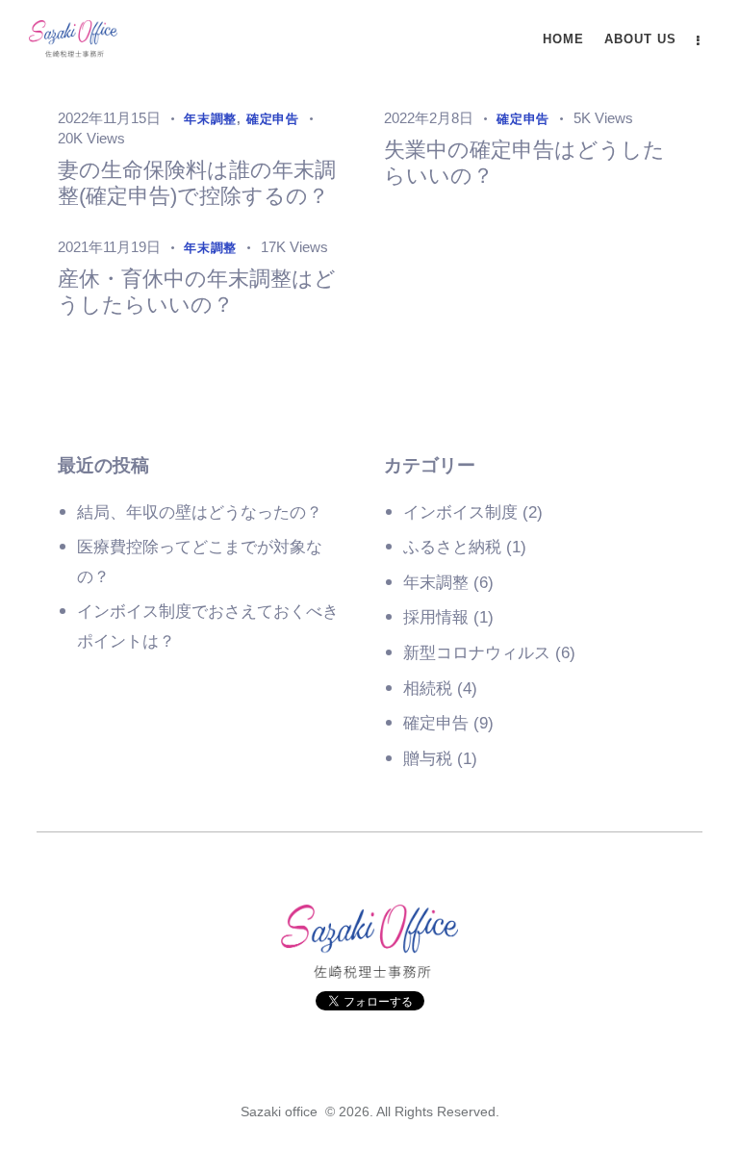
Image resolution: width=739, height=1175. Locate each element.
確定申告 (436, 723)
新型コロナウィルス (476, 653)
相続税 (427, 688)
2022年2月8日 (428, 118)
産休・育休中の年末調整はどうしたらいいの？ (197, 292)
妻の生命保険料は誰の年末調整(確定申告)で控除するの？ (197, 183)
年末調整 (436, 583)
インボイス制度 (460, 512)
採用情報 (436, 617)
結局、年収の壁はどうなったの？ (199, 512)
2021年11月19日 (109, 247)
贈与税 (427, 759)
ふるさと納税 (452, 547)
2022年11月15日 (109, 118)
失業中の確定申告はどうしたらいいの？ (524, 163)
